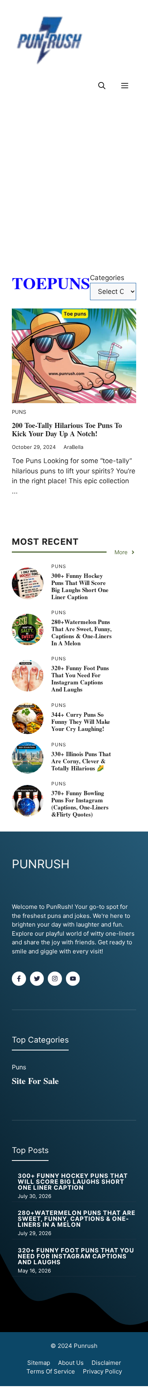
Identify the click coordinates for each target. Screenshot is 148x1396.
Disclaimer (106, 1362)
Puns (19, 412)
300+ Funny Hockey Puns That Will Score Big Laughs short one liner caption (80, 586)
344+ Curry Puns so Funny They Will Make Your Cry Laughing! (80, 721)
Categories (107, 278)
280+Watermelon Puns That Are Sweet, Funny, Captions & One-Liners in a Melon (81, 632)
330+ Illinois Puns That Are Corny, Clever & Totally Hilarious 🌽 (81, 760)
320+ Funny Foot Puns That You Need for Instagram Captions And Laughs (80, 678)
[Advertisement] (74, 183)
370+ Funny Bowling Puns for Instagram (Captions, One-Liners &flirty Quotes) (80, 804)
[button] (101, 85)
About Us (71, 1362)
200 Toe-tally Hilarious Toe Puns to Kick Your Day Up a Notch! (67, 429)
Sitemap (38, 1362)
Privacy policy (102, 1371)
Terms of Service (50, 1371)
